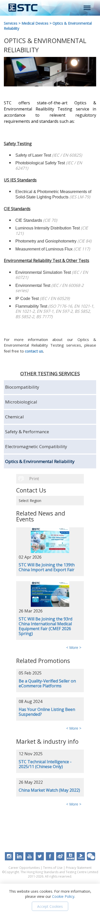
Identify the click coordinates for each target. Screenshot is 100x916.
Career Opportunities (24, 867)
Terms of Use (53, 867)
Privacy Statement (79, 867)
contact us (34, 351)
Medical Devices (35, 23)
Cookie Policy (63, 896)
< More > (73, 647)
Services (10, 23)
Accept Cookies (50, 906)
